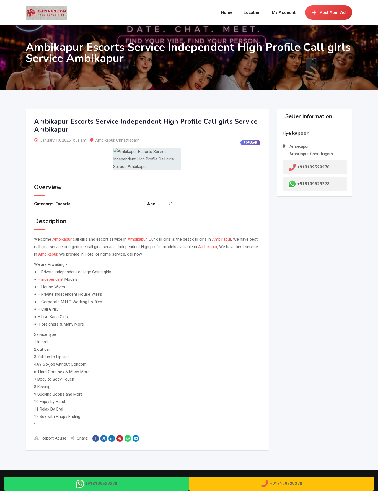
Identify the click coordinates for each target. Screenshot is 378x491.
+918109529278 (313, 183)
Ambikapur (104, 140)
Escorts (62, 203)
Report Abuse (54, 438)
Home (226, 12)
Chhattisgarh (127, 140)
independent (52, 279)
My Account (284, 12)
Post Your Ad (333, 12)
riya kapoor (296, 133)
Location (252, 12)
